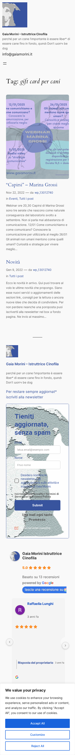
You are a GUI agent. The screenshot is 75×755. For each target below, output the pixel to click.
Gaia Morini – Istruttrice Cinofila (24, 34)
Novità (13, 262)
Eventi (13, 198)
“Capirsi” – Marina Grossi (31, 185)
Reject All (37, 746)
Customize (37, 734)
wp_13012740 (44, 192)
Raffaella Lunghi (39, 604)
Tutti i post (26, 198)
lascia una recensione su (44, 589)
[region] (37, 719)
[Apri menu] (4, 63)
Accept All (37, 723)
